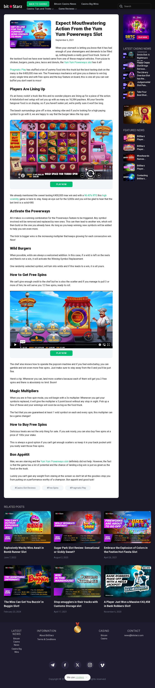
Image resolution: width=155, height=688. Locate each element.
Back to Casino (38, 4)
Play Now (61, 184)
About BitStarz (47, 635)
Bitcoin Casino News (65, 4)
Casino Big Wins (90, 4)
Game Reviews (66, 8)
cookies (79, 677)
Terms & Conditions (46, 639)
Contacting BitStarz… (142, 177)
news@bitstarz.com (133, 635)
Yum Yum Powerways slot (78, 62)
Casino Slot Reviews (26, 488)
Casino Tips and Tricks (39, 8)
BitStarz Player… (141, 138)
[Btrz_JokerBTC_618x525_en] (137, 42)
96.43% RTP (90, 195)
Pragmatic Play (18, 69)
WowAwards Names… (143, 157)
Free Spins (53, 488)
